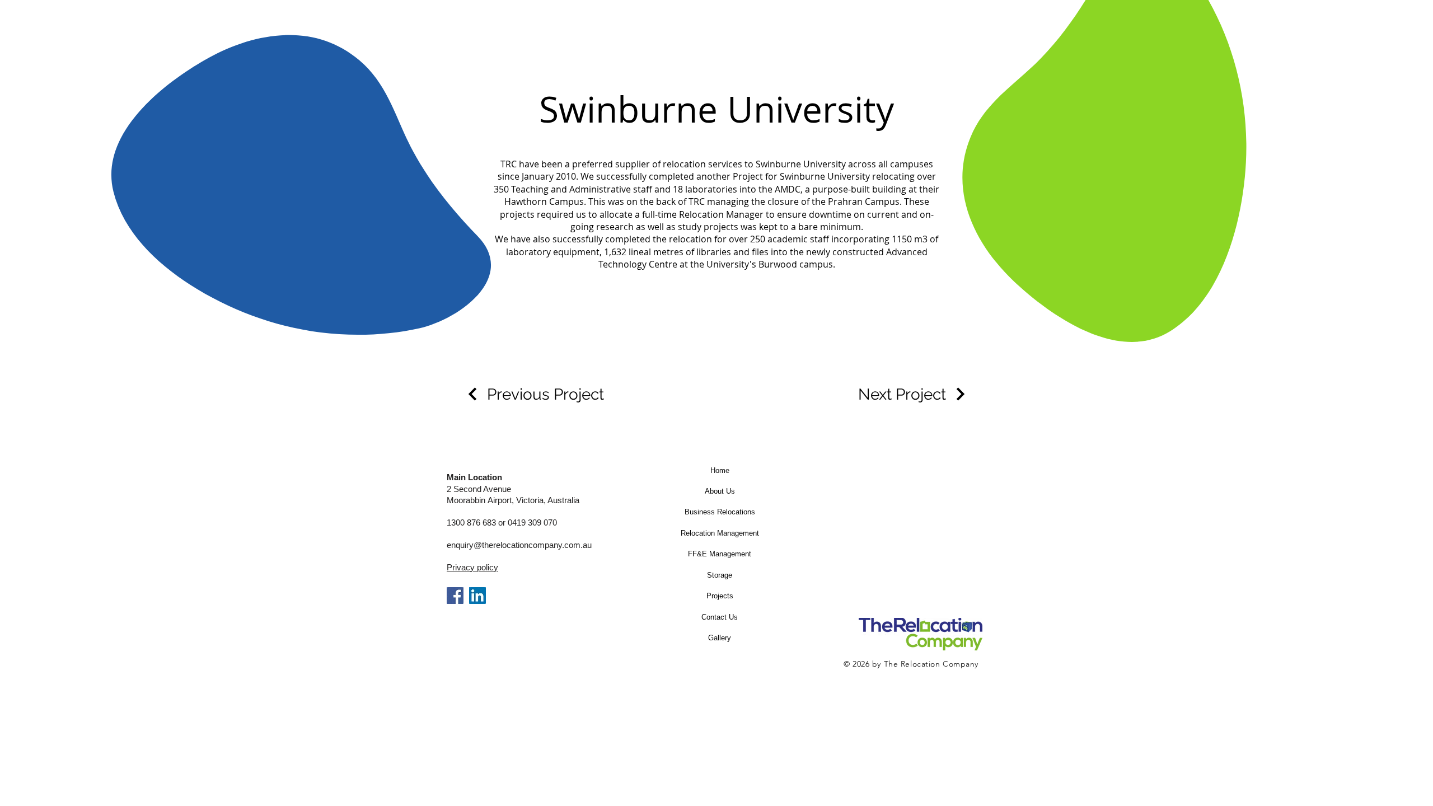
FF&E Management (719, 554)
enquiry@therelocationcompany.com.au (519, 545)
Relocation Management (720, 533)
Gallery (719, 638)
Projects (719, 596)
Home (719, 470)
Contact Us (719, 617)
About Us (720, 491)
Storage (719, 575)
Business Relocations (720, 512)
